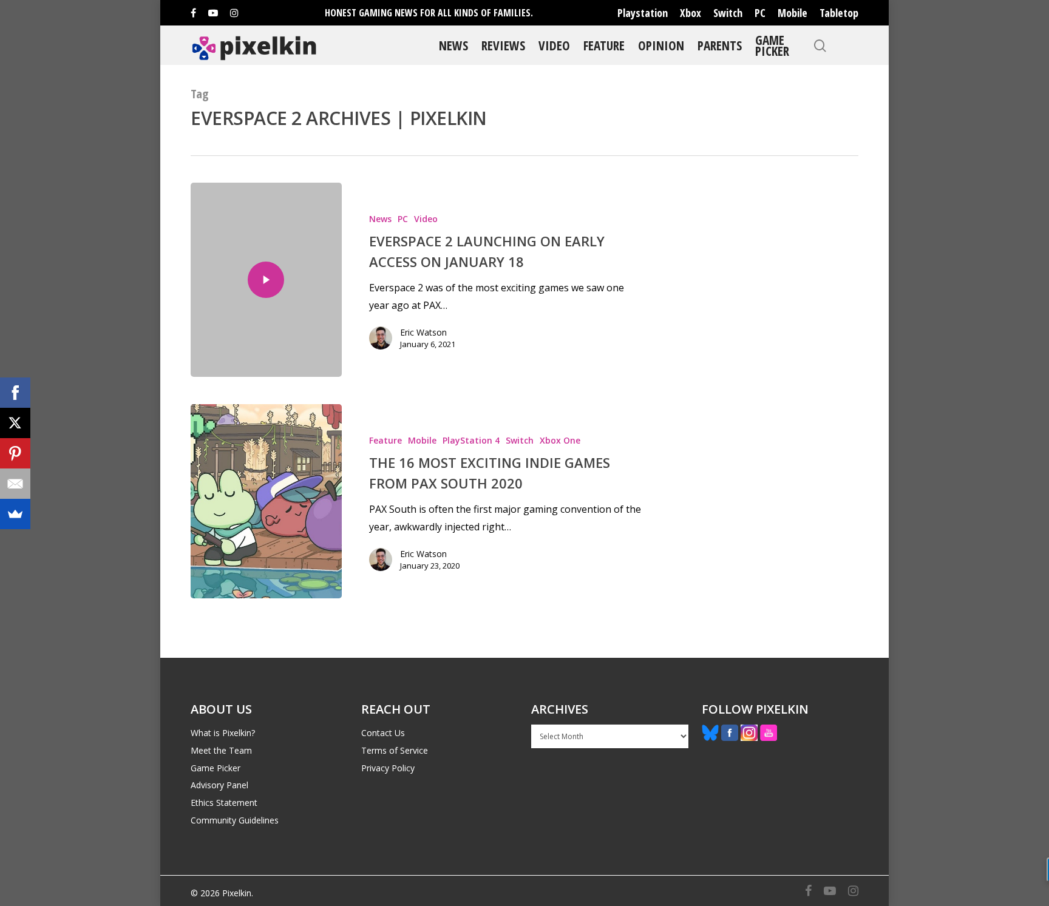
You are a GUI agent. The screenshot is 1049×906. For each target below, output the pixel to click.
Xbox (690, 12)
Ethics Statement (224, 802)
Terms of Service (394, 750)
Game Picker (772, 45)
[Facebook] (15, 392)
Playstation (642, 12)
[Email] (15, 483)
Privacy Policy (388, 768)
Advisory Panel (219, 785)
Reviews (503, 45)
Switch (727, 12)
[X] (15, 423)
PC (760, 12)
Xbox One (560, 440)
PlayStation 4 (471, 440)
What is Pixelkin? (223, 733)
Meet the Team (221, 750)
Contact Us (383, 733)
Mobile (792, 12)
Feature (604, 45)
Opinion (661, 45)
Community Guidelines (235, 820)
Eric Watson (423, 332)
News (453, 45)
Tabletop (839, 12)
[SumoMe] (15, 514)
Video (554, 45)
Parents (720, 45)
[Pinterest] (15, 453)
